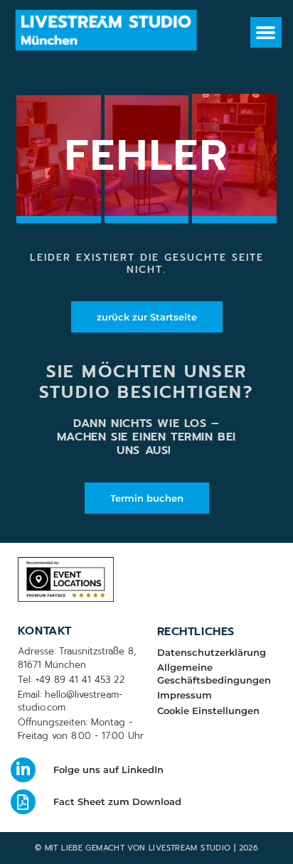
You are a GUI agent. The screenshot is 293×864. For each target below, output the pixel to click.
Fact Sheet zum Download (117, 801)
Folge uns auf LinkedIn (108, 769)
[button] (266, 32)
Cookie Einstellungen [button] (208, 710)
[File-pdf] (23, 801)
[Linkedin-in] (23, 769)
